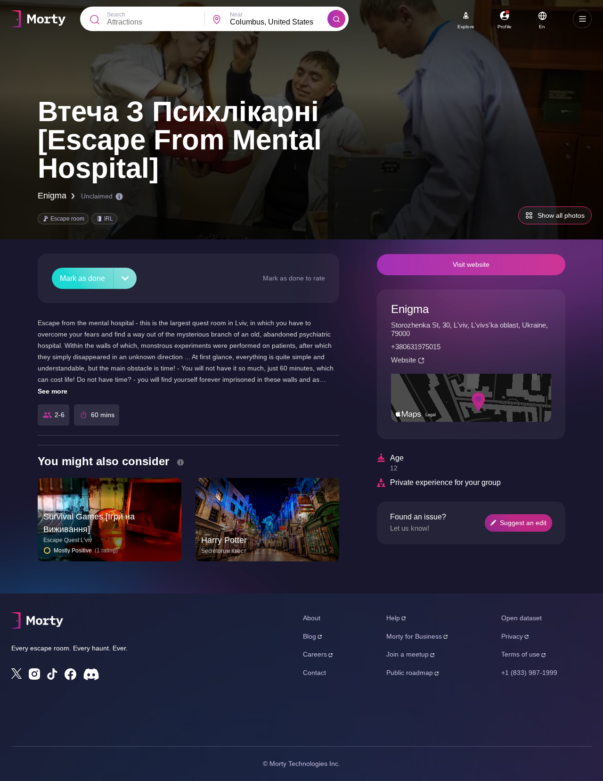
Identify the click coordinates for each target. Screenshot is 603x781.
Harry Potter (224, 540)
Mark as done (82, 278)
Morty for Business (414, 636)
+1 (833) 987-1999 (529, 672)
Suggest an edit (523, 522)
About (311, 618)
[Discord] (91, 674)
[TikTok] (52, 674)
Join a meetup (407, 654)
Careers (315, 654)
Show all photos (561, 215)
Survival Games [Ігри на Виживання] (89, 523)
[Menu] (582, 18)
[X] (16, 673)
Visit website (471, 264)
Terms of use (520, 654)
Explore (465, 26)
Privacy (512, 636)
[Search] (336, 19)
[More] (125, 278)
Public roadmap (409, 672)
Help (393, 618)
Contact (314, 672)
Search (116, 14)
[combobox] (278, 22)
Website (403, 360)
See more (52, 391)
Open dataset (521, 618)
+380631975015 (415, 347)
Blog (309, 636)
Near (236, 14)
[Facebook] (70, 674)
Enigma (52, 195)
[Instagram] (34, 674)
